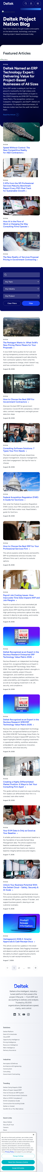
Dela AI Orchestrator (10, 1034)
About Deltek (7, 1122)
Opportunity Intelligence (11, 1039)
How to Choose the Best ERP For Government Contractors (18, 400)
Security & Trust (8, 1124)
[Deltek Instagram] (28, 1014)
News (5, 1130)
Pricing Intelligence (9, 1042)
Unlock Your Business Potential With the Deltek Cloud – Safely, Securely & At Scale (20, 887)
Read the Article (9, 115)
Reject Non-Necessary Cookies (18, 1162)
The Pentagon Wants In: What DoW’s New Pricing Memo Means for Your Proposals (20, 345)
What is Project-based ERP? (12, 1090)
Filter (31, 303)
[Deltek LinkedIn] (14, 1014)
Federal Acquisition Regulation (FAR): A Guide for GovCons (21, 498)
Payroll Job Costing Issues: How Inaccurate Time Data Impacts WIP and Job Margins (21, 597)
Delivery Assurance (9, 1050)
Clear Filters (12, 303)
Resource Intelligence (10, 1045)
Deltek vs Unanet (9, 1106)
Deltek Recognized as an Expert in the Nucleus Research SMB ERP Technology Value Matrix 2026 (21, 722)
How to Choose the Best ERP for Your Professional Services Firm (21, 547)
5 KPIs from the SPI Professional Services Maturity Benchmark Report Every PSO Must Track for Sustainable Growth (18, 187)
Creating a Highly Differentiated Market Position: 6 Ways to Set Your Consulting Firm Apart (20, 784)
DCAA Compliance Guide (11, 1101)
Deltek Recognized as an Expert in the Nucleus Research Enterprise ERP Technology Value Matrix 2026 (21, 654)
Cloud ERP (6, 1037)
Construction (7, 1069)
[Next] (35, 968)
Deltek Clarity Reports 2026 (12, 1087)
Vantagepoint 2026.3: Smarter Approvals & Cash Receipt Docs (18, 940)
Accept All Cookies (18, 1168)
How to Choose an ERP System (13, 1093)
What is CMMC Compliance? (12, 1098)
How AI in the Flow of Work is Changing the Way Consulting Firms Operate (15, 224)
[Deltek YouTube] (24, 1014)
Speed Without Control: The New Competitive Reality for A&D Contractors (16, 150)
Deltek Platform (8, 1031)
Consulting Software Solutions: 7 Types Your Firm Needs (18, 449)
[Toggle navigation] (38, 3)
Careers (5, 1127)
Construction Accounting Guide (14, 1103)
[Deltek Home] (8, 3)
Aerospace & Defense (10, 1063)
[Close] (33, 1134)
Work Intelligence (9, 1047)
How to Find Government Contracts (15, 1095)
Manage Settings (18, 1156)
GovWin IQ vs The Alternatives (13, 1109)
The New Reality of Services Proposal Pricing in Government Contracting (21, 258)
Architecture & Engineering (12, 1066)
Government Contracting (11, 1074)
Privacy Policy (9, 1152)
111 (29, 968)
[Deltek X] (19, 1014)
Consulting (6, 1071)
